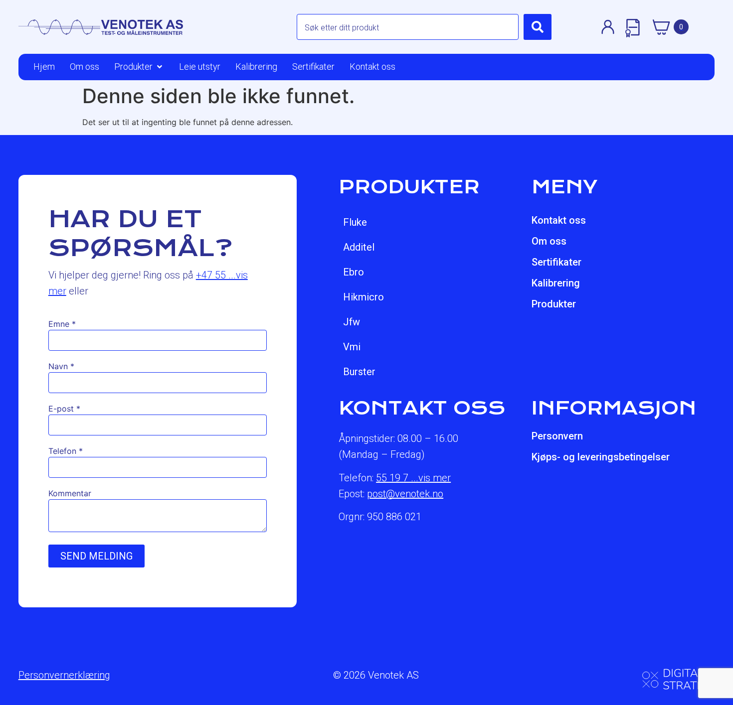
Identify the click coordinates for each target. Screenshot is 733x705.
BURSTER (359, 372)
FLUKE (355, 222)
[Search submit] (537, 27)
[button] (139, 67)
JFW (351, 322)
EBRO (353, 272)
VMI (352, 347)
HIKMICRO (363, 297)
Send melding (96, 556)
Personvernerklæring (64, 675)
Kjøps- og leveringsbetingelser (601, 457)
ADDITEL (358, 247)
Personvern (557, 436)
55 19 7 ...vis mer (413, 478)
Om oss (549, 241)
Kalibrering (556, 283)
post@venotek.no (405, 494)
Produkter (554, 304)
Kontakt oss (559, 220)
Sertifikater (556, 262)
